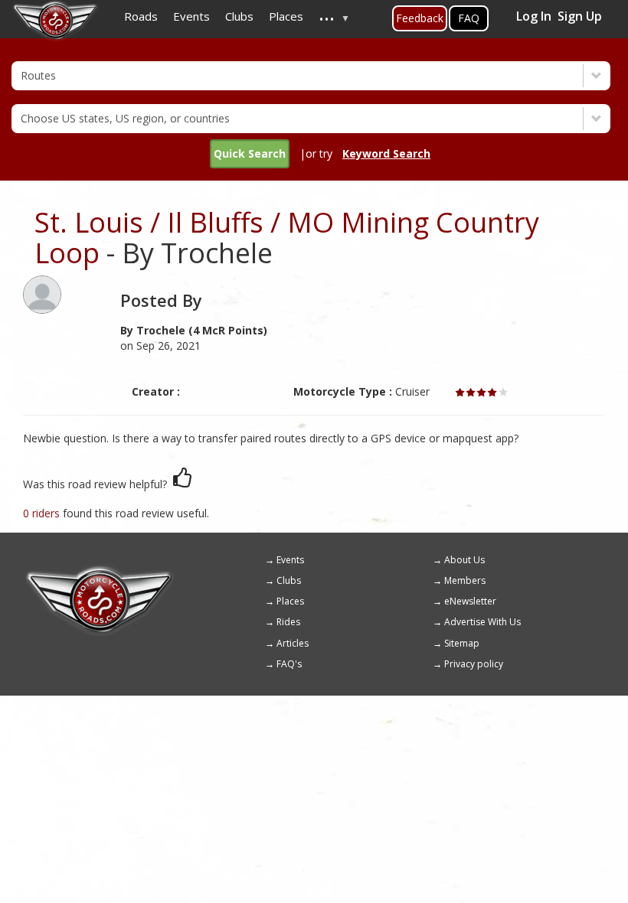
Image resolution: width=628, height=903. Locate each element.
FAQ (468, 18)
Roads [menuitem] (141, 16)
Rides (288, 621)
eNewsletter (470, 601)
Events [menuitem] (191, 16)
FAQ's (289, 663)
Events (290, 559)
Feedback (419, 18)
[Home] (99, 571)
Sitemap (461, 643)
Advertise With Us (482, 621)
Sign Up (580, 16)
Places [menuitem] (286, 16)
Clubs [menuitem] (239, 16)
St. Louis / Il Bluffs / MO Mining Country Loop (286, 238)
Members (465, 580)
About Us (464, 559)
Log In (533, 16)
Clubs (288, 580)
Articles (292, 643)
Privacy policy (473, 663)
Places (290, 601)
